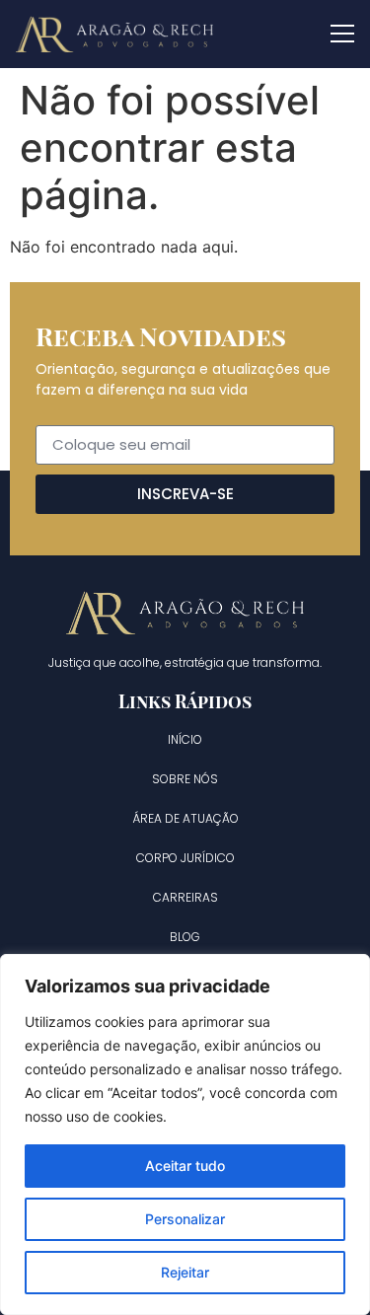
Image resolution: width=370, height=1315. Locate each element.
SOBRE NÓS (185, 778)
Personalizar (185, 1218)
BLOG (185, 936)
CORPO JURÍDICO (185, 857)
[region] (185, 1134)
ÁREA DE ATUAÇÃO (185, 818)
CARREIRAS (185, 897)
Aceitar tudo (185, 1165)
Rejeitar (185, 1272)
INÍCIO (185, 739)
